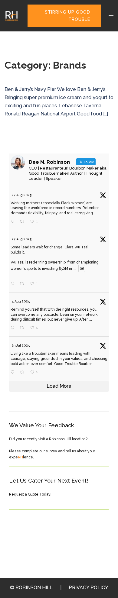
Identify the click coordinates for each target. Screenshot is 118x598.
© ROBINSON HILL (31, 587)
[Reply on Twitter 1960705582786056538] (13, 284)
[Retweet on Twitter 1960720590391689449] (23, 221)
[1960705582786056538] (43, 284)
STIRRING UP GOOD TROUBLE (67, 16)
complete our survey (39, 451)
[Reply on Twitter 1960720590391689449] (13, 221)
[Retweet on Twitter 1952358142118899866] (23, 328)
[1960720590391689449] (43, 222)
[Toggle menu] (111, 16)
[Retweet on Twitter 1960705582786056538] (23, 284)
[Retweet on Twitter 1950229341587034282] (23, 372)
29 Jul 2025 (21, 345)
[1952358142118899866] (43, 328)
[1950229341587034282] (43, 372)
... (95, 213)
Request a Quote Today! (30, 494)
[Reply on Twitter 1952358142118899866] (13, 328)
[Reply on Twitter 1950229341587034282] (13, 372)
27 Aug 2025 (22, 195)
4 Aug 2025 (21, 301)
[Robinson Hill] (11, 15)
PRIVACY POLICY (88, 587)
